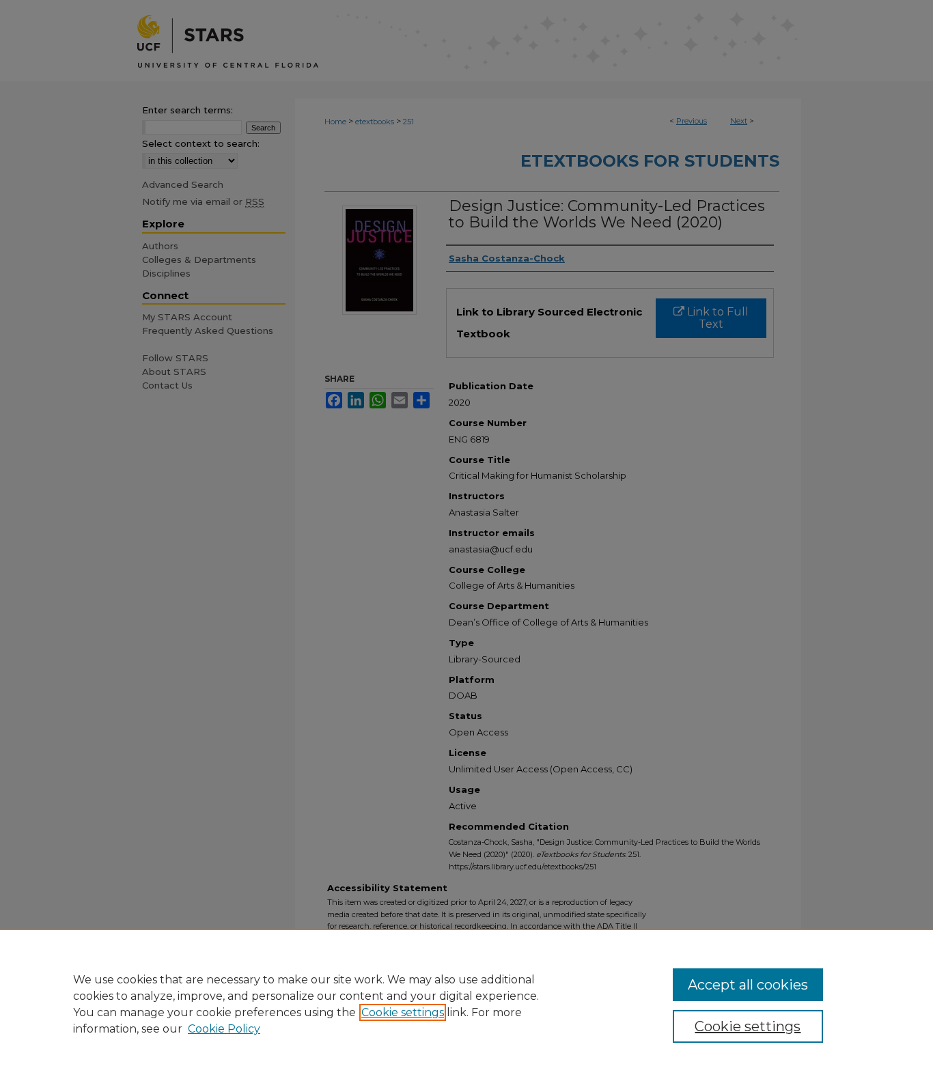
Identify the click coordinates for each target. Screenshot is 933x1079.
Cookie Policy (224, 1028)
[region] (466, 1004)
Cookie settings (402, 1012)
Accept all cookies (748, 985)
